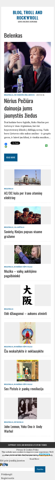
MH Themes (43, 445)
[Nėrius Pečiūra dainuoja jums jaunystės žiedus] (27, 90)
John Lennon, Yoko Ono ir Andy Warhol (23, 429)
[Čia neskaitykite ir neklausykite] (27, 341)
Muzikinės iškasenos (24, 95)
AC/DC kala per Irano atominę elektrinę (23, 195)
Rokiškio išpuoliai (23, 267)
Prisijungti (6, 474)
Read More (34, 459)
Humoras (18, 422)
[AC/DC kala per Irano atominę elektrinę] (27, 183)
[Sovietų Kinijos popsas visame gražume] (27, 222)
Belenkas (8, 95)
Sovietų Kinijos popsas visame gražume (23, 234)
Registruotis (7, 478)
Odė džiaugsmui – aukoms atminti (25, 313)
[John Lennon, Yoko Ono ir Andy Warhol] (27, 417)
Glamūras (19, 227)
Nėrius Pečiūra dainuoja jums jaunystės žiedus (20, 107)
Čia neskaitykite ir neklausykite (24, 351)
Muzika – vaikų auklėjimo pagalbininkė (20, 273)
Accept (22, 459)
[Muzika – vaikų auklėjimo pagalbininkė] (27, 261)
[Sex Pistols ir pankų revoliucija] (27, 379)
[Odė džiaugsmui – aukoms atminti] (27, 304)
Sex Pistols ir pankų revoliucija (23, 388)
